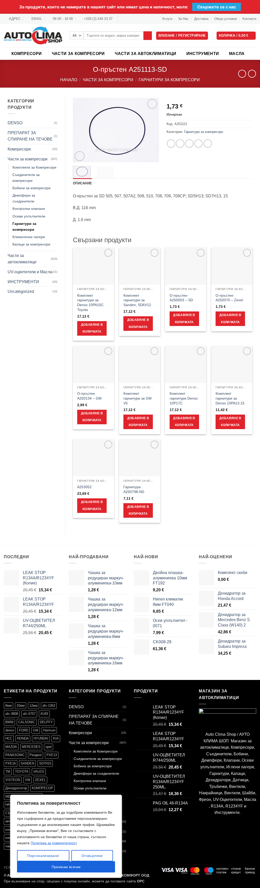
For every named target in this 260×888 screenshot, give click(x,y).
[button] (236, 36)
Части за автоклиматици (145, 53)
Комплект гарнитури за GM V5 (137, 398)
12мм (33, 705)
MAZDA (11, 747)
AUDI (44, 714)
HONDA (23, 738)
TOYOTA (21, 771)
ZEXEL (40, 780)
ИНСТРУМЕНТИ (202, 53)
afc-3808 (11, 714)
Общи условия (225, 19)
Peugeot (35, 755)
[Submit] (147, 35)
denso (9, 730)
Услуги (167, 19)
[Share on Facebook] (171, 143)
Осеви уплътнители (28, 216)
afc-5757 (29, 714)
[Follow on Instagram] (126, 19)
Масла (237, 53)
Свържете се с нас (216, 6)
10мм (21, 705)
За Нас (183, 19)
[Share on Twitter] (180, 143)
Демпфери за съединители (23, 198)
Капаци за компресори (31, 244)
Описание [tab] (82, 183)
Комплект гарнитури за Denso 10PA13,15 (230, 398)
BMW (9, 722)
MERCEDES (31, 747)
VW (27, 780)
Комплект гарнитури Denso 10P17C (184, 398)
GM (35, 730)
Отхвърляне (92, 856)
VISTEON (12, 780)
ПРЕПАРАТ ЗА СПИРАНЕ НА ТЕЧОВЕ (30, 136)
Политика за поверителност (54, 843)
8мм (8, 705)
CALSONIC (26, 722)
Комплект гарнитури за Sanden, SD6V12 (137, 300)
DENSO (15, 123)
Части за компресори (78, 53)
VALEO (38, 771)
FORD (23, 730)
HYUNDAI (41, 738)
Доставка (201, 19)
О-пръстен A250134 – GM (89, 395)
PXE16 (10, 763)
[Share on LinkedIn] (208, 143)
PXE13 (51, 755)
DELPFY (46, 722)
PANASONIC (15, 755)
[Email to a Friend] (189, 143)
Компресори (26, 53)
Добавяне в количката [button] (92, 328)
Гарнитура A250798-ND (133, 489)
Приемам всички (66, 867)
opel (48, 747)
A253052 (84, 487)
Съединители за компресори (26, 178)
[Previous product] (252, 74)
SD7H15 (45, 763)
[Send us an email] (131, 19)
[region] (66, 836)
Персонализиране (43, 856)
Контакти (249, 19)
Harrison (49, 730)
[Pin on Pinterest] (198, 143)
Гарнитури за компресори (169, 80)
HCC (8, 738)
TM (7, 771)
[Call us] (136, 19)
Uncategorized (21, 291)
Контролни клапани (28, 209)
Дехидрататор (16, 788)
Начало (68, 80)
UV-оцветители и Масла (30, 272)
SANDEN (27, 763)
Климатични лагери (28, 237)
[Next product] (242, 74)
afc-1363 (48, 705)
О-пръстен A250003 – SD (181, 297)
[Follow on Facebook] (121, 19)
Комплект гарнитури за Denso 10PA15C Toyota (90, 302)
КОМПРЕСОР (42, 788)
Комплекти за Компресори (34, 167)
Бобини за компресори (31, 188)
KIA (56, 738)
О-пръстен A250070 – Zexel (229, 297)
